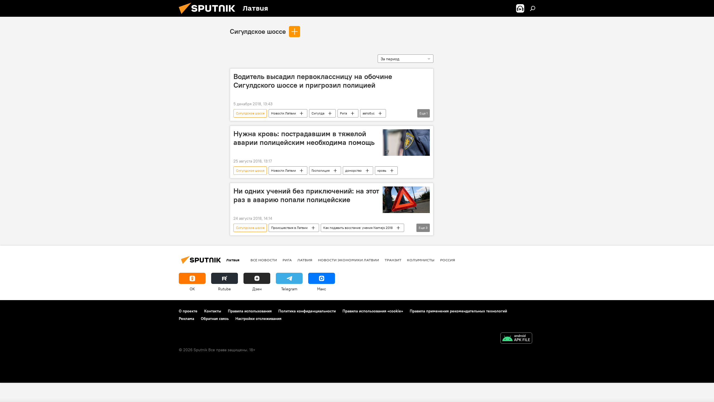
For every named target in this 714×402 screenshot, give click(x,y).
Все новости (263, 259)
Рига (343, 113)
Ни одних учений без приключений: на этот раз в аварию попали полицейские (306, 195)
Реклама (186, 318)
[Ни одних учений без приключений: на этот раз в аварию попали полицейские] (406, 199)
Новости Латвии (283, 113)
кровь (381, 170)
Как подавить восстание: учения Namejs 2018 (358, 228)
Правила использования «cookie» (372, 311)
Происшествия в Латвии (289, 228)
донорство (353, 170)
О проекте (188, 311)
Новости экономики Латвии (348, 259)
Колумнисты (421, 259)
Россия (447, 259)
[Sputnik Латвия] (209, 15)
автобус (369, 113)
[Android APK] (516, 338)
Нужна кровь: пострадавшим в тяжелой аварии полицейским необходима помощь (304, 138)
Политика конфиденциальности (307, 311)
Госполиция (321, 170)
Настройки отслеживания (258, 318)
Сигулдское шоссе (258, 31)
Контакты (212, 311)
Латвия (304, 259)
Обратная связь (215, 318)
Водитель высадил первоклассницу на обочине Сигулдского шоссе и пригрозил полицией (312, 81)
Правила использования (250, 311)
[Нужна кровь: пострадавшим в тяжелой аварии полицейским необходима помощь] (406, 142)
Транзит (393, 259)
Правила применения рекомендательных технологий (458, 311)
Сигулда (318, 113)
